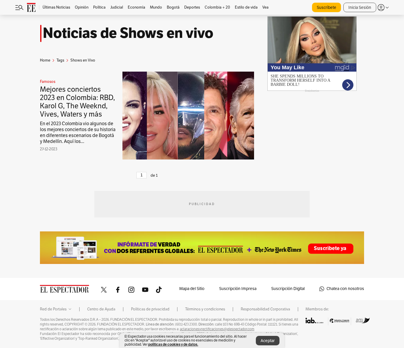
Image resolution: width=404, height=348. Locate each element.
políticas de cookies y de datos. (173, 344)
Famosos (47, 81)
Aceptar (268, 340)
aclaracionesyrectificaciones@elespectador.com (217, 329)
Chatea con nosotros (345, 288)
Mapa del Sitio (191, 288)
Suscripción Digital (288, 288)
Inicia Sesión (359, 7)
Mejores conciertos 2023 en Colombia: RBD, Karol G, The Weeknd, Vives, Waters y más (77, 102)
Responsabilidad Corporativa (265, 309)
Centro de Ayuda (101, 309)
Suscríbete (326, 7)
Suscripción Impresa (237, 288)
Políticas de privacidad (150, 309)
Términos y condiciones (205, 309)
